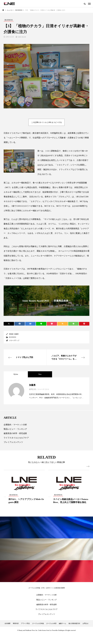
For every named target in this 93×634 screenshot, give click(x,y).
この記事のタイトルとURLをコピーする (46, 122)
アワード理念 (25, 623)
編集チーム (62, 623)
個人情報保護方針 (74, 623)
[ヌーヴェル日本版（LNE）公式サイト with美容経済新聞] (9, 3)
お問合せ (85, 623)
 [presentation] (87, 466)
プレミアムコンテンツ (13, 442)
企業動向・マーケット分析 (15, 425)
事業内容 (16, 623)
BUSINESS (12, 337)
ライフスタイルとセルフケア (16, 438)
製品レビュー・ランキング (15, 429)
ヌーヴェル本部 (51, 623)
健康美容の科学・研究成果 (15, 433)
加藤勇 (16, 334)
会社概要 (7, 623)
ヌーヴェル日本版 (38, 623)
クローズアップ (14, 340)
